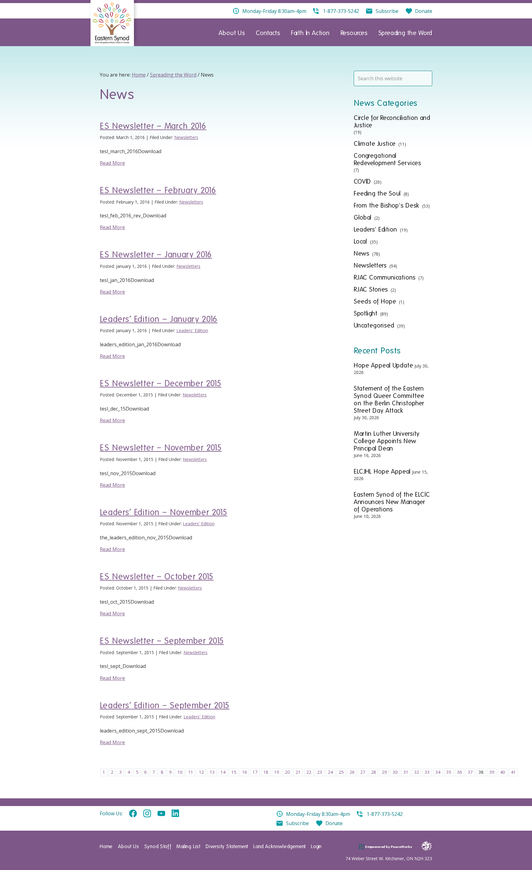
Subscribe (297, 823)
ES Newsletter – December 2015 (160, 383)
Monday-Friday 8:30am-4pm (318, 814)
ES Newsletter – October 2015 (157, 576)
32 (416, 772)
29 (384, 772)
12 (201, 772)
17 (254, 772)
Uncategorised (374, 325)
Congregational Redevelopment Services (387, 159)
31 (405, 772)
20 (287, 772)
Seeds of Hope (375, 301)
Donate (334, 823)
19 (276, 772)
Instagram (147, 813)
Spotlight (365, 313)
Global (363, 217)
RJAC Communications (385, 277)
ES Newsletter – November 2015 (161, 447)
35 (448, 772)
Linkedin (175, 813)
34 (437, 772)
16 (244, 772)
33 (427, 772)
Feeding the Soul (377, 193)
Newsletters (186, 137)
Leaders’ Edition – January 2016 (159, 319)
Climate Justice (375, 143)
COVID (362, 181)
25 (341, 772)
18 (265, 772)
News (361, 253)
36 (459, 772)
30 (395, 772)
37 (470, 772)
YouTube (161, 813)
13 (212, 772)
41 (513, 772)
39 (491, 772)
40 (502, 772)
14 (222, 772)
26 (351, 772)
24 (330, 772)
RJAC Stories (371, 289)
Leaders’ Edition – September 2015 (165, 705)
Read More (112, 163)
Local (360, 241)
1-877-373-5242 (385, 814)
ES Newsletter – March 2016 (153, 125)
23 (319, 772)
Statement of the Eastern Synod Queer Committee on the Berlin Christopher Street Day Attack (389, 399)
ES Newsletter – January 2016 (156, 254)
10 (179, 772)
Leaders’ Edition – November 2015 (163, 512)
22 (308, 772)
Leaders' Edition (192, 330)
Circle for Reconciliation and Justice (392, 121)
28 (373, 772)
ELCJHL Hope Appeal (382, 471)
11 (190, 772)
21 (298, 772)
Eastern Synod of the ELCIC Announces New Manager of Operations (392, 502)
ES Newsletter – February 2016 (158, 190)
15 (233, 772)
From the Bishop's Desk (386, 205)
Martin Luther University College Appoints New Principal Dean (387, 441)
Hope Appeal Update (383, 365)
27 (362, 772)
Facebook (133, 813)
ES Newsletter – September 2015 (162, 640)
